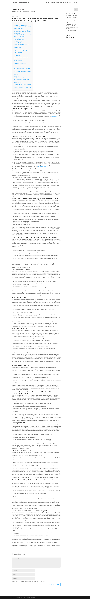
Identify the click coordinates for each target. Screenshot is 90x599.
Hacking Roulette (17, 47)
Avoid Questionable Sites (19, 39)
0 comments (32, 11)
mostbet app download (43, 166)
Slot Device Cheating (18, 41)
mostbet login (54, 116)
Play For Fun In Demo (18, 60)
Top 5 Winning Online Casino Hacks (21, 61)
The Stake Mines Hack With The (20, 65)
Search (76, 9)
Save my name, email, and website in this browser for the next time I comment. (29, 581)
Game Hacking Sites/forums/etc (20, 63)
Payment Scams (17, 76)
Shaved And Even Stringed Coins (20, 25)
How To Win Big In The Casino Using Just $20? (23, 34)
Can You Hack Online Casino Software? (21, 79)
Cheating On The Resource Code (20, 49)
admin (14, 11)
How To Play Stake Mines (19, 38)
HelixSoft (33, 597)
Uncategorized (26, 11)
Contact (75, 2)
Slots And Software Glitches (19, 36)
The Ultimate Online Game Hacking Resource (23, 30)
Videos (15, 66)
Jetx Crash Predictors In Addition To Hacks (22, 71)
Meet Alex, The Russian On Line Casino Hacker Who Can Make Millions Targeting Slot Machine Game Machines (23, 44)
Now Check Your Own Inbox (19, 77)
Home (47, 2)
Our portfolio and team (63, 2)
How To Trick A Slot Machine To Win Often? (22, 87)
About (53, 2)
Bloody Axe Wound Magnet (71, 15)
